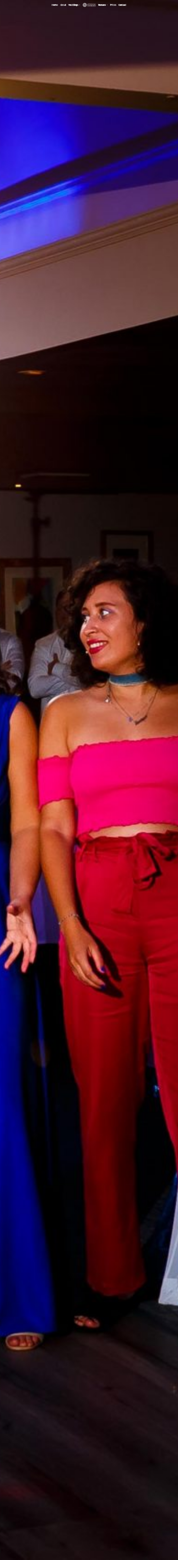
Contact (122, 4)
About (63, 4)
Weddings (73, 4)
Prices (113, 4)
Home (55, 4)
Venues (102, 4)
